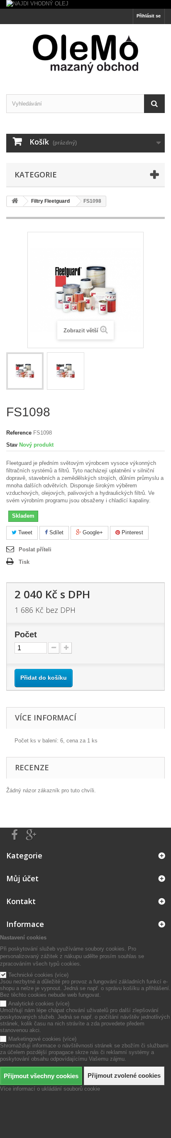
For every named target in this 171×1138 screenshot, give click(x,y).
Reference (19, 433)
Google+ (92, 532)
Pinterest (131, 532)
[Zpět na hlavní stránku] (15, 201)
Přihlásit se (149, 15)
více (61, 975)
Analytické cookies (31, 1003)
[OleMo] (85, 54)
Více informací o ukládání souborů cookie (50, 1089)
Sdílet (56, 532)
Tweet (24, 532)
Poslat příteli (35, 549)
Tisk (24, 562)
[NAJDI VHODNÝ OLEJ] (85, 4)
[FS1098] (25, 371)
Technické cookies (30, 975)
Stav (11, 445)
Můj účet (22, 878)
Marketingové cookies (34, 1039)
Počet (26, 634)
